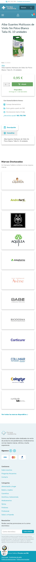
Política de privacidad (23, 559)
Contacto (5, 477)
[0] (32, 15)
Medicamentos (7, 501)
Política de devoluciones (9, 559)
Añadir (23, 84)
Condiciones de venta (15, 557)
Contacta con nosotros (23, 2)
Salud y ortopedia (8, 515)
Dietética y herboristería (10, 497)
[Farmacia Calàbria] (9, 8)
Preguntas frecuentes (9, 474)
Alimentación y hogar (9, 486)
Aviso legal (5, 557)
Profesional (5, 511)
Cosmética (5, 494)
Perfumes (5, 508)
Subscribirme (28, 531)
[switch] (4, 554)
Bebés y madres (7, 490)
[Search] (31, 8)
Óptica (4, 504)
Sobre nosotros (7, 470)
